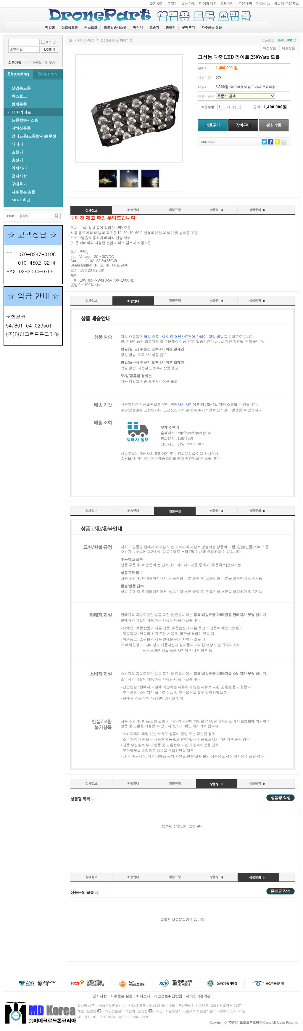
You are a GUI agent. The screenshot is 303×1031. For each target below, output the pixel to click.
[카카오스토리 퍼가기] (277, 143)
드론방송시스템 (115, 27)
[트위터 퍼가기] (264, 143)
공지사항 (100, 996)
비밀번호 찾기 (45, 62)
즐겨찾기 (156, 3)
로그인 (172, 3)
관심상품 (263, 3)
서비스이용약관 (198, 996)
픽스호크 (90, 27)
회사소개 (143, 996)
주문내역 (245, 3)
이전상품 (269, 48)
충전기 (170, 27)
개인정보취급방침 (168, 996)
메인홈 (50, 27)
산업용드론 (70, 27)
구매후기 (188, 27)
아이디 (29, 62)
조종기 (154, 27)
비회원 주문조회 (286, 3)
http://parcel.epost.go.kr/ (194, 433)
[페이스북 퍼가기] (270, 143)
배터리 (138, 27)
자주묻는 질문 (212, 27)
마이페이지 (208, 3)
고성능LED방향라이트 (116, 40)
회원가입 (188, 3)
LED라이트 (86, 40)
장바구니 (227, 3)
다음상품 (288, 48)
